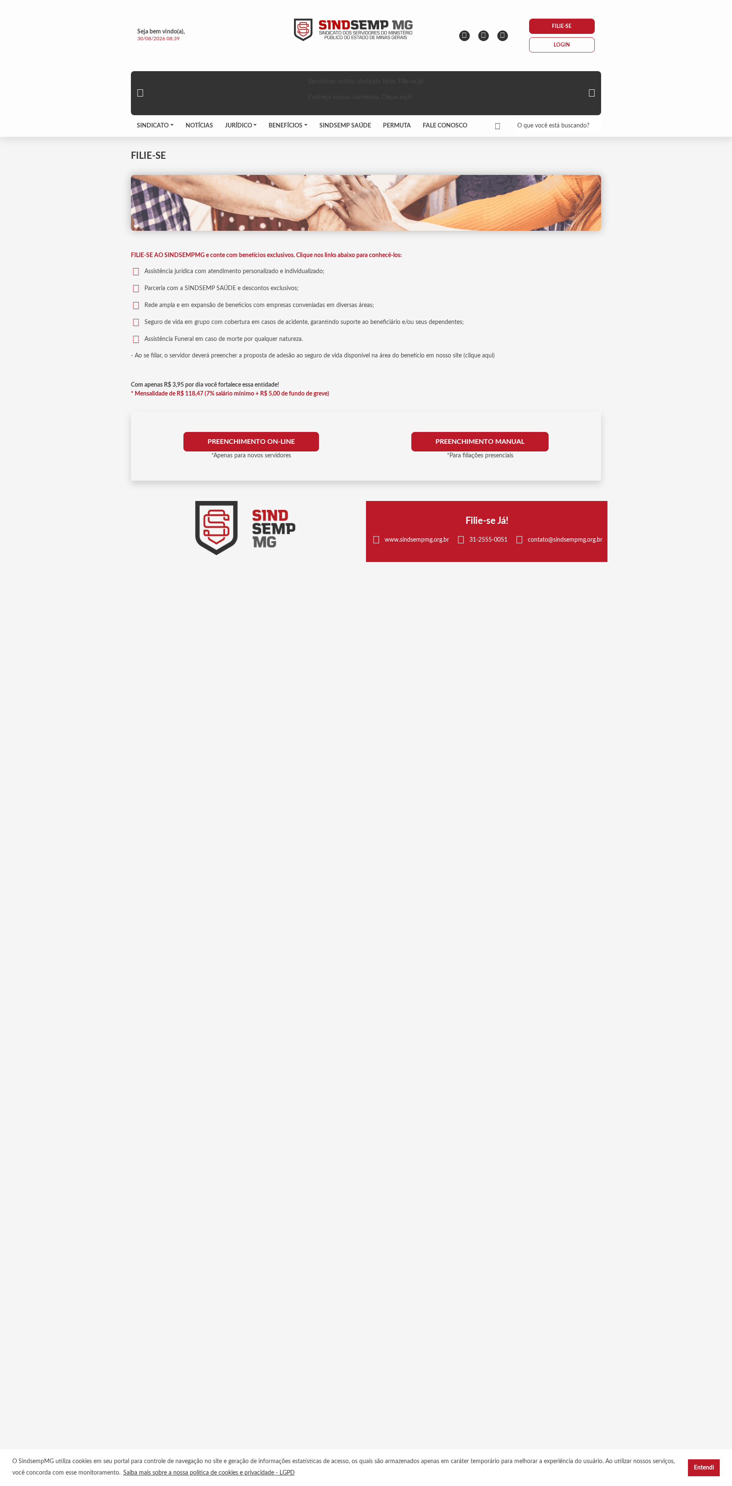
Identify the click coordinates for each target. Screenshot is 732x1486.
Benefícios (285, 126)
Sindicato (153, 126)
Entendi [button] (704, 1467)
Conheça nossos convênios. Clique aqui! (360, 97)
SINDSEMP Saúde (345, 126)
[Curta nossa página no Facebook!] (483, 35)
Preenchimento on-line (251, 441)
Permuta (397, 126)
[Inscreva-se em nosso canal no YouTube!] (502, 35)
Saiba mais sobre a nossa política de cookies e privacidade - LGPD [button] (209, 1473)
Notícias (199, 126)
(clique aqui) (479, 356)
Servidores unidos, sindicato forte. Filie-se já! (366, 82)
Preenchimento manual (479, 441)
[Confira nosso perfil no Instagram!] (464, 35)
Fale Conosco (445, 126)
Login (562, 44)
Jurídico (238, 126)
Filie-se (561, 26)
